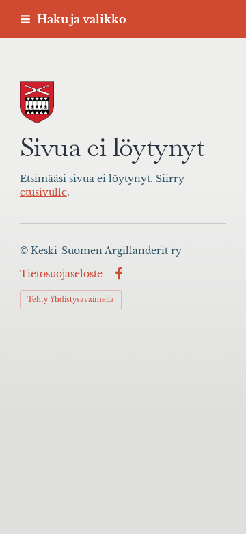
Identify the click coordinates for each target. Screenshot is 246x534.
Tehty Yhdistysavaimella (70, 299)
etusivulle (43, 193)
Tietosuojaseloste (61, 274)
